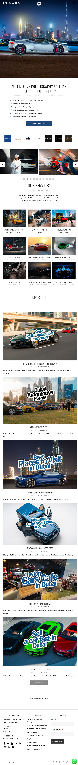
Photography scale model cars (40, 546)
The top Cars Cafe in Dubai (40, 602)
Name (53, 718)
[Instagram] (19, 3)
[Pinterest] (16, 3)
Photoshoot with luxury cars (36, 744)
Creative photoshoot (33, 747)
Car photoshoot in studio (35, 737)
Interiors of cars (32, 741)
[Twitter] (8, 741)
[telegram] (13, 745)
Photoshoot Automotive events (37, 724)
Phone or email (57, 728)
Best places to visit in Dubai (40, 491)
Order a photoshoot (39, 123)
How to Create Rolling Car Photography (40, 362)
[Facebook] (4, 741)
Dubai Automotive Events (40, 425)
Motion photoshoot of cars (35, 734)
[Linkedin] (13, 3)
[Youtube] (10, 3)
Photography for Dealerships (36, 727)
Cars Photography (41, 365)
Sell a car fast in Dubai (40, 667)
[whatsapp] (9, 745)
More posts (39, 681)
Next (75, 163)
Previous (2, 163)
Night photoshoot (33, 730)
